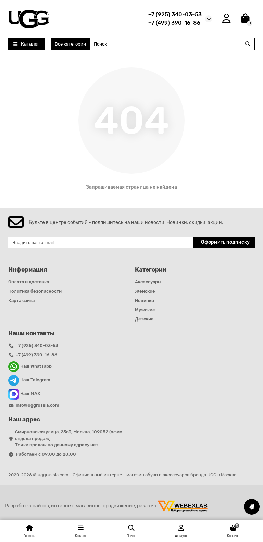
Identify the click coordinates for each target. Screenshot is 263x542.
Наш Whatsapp (35, 366)
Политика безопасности (35, 291)
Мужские (145, 309)
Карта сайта (21, 300)
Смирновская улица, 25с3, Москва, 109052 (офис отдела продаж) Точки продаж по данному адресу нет (68, 438)
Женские (145, 291)
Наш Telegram (34, 380)
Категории (150, 269)
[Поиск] (247, 44)
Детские (144, 319)
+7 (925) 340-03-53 (175, 14)
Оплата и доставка (28, 282)
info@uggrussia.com (37, 405)
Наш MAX (29, 393)
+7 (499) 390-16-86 (174, 23)
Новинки (144, 300)
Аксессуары (148, 282)
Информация (27, 269)
